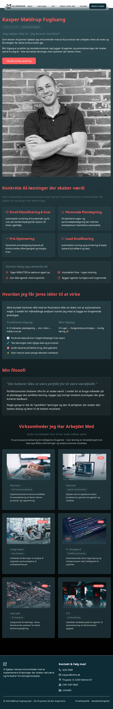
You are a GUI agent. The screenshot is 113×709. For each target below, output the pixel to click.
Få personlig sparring (19, 61)
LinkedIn (67, 690)
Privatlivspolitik (82, 701)
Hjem (30, 6)
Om (53, 6)
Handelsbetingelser (101, 701)
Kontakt (83, 6)
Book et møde (98, 6)
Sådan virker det (67, 6)
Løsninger (42, 6)
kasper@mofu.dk (71, 674)
